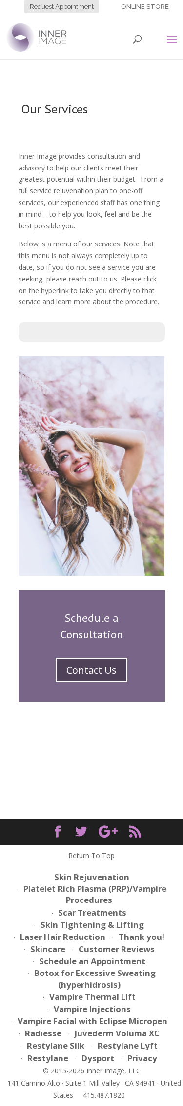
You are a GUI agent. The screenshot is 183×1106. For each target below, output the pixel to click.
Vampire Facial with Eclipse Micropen (92, 1021)
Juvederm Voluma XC (117, 1033)
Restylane (47, 1058)
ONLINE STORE (145, 6)
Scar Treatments (92, 912)
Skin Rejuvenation (91, 876)
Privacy (142, 1058)
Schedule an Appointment (92, 961)
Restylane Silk (55, 1045)
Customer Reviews (117, 949)
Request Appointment (62, 6)
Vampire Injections (92, 1008)
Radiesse (43, 1033)
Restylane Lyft (128, 1045)
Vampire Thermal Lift (92, 996)
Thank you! (141, 936)
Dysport (97, 1058)
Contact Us (91, 669)
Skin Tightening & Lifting (92, 924)
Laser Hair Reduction (62, 936)
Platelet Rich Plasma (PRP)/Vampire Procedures (94, 894)
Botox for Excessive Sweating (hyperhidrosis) (95, 978)
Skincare (47, 949)
